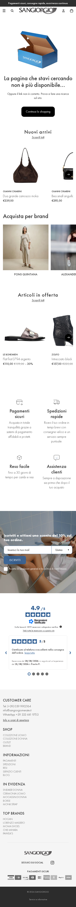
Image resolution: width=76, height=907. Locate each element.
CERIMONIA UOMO (14, 793)
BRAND (7, 746)
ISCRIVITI (14, 560)
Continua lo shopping (38, 111)
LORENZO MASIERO (14, 822)
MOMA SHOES (11, 826)
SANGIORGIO (42, 891)
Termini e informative (38, 899)
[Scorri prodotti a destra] (68, 174)
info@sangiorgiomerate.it (17, 710)
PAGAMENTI (9, 760)
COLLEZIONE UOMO (14, 735)
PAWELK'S (8, 833)
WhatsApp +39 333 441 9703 (21, 714)
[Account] (63, 11)
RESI (5, 768)
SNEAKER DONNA (13, 789)
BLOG (6, 775)
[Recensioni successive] (70, 652)
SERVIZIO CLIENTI (12, 771)
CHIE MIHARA (10, 830)
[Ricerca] (12, 11)
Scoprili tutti (38, 137)
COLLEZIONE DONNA (15, 738)
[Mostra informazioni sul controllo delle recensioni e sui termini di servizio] (60, 626)
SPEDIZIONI (9, 764)
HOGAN (8, 819)
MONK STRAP (10, 804)
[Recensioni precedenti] (5, 652)
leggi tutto (30, 652)
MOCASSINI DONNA (15, 797)
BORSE (6, 800)
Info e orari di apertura (16, 720)
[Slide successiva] (69, 251)
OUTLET (7, 742)
